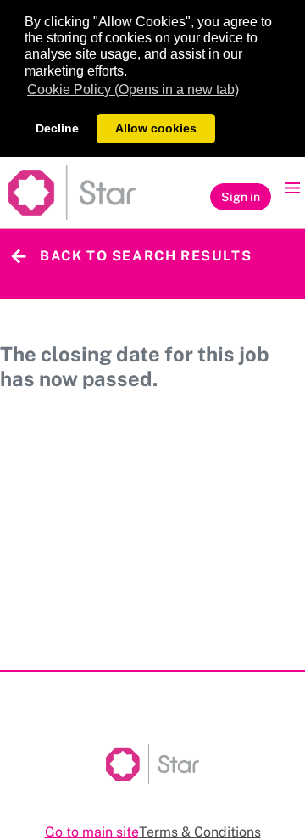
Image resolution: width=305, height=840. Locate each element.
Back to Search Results (146, 256)
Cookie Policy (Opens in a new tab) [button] (133, 89)
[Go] (72, 192)
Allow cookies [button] (156, 128)
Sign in (240, 197)
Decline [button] (57, 128)
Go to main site (92, 832)
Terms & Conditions (200, 832)
